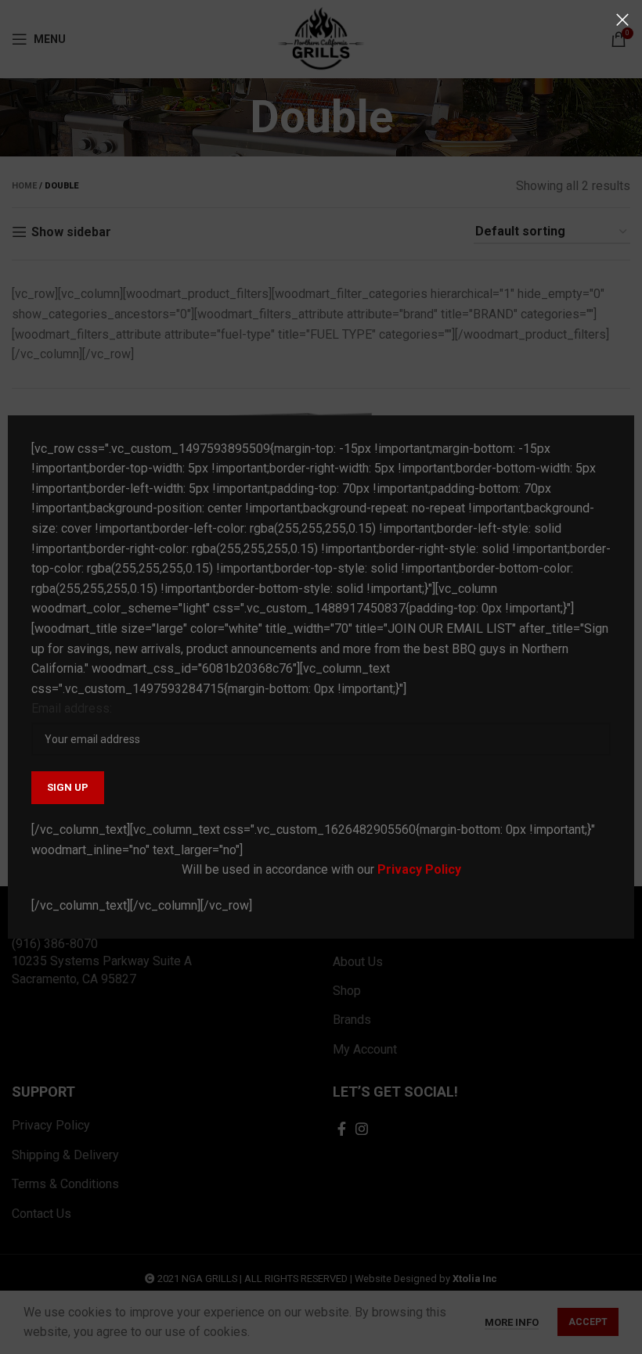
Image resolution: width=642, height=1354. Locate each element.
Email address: (71, 708)
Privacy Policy (419, 869)
